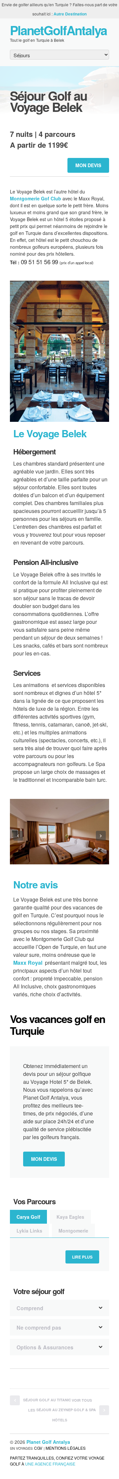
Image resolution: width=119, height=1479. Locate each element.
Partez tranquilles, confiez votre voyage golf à (57, 1460)
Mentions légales (66, 1448)
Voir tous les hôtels (60, 1410)
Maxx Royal (27, 962)
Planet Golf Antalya (48, 1442)
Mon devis (88, 165)
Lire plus (82, 1257)
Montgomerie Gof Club (35, 198)
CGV (38, 1448)
